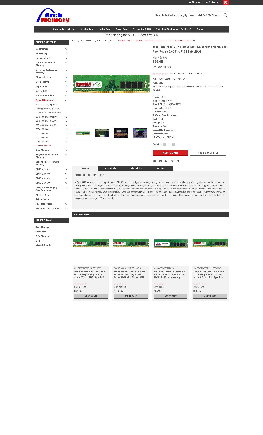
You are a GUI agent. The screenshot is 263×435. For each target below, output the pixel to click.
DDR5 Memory (43, 169)
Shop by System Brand (64, 29)
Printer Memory (43, 199)
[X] (172, 161)
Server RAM (121, 29)
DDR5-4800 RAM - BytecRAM (47, 121)
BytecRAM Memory (45, 100)
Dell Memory (42, 49)
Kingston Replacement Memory (47, 156)
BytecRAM (41, 231)
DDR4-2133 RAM (42, 141)
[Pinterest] (178, 161)
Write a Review (195, 73)
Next (147, 83)
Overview (85, 168)
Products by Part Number (48, 208)
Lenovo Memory (44, 58)
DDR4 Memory (43, 173)
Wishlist (196, 2)
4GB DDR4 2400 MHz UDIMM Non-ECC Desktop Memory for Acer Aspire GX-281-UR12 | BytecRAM (209, 274)
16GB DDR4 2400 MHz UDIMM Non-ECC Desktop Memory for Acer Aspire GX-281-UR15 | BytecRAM (130, 274)
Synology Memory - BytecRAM (47, 108)
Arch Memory (42, 227)
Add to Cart (91, 296)
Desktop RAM (86, 29)
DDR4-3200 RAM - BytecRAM (47, 125)
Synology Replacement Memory (47, 71)
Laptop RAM (104, 29)
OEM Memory (42, 150)
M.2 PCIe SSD (42, 194)
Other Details (110, 168)
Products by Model (43, 145)
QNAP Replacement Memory (45, 64)
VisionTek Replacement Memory (48, 113)
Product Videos (135, 168)
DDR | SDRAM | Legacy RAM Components (46, 189)
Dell (38, 240)
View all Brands (43, 245)
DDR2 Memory (43, 183)
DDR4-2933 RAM (42, 129)
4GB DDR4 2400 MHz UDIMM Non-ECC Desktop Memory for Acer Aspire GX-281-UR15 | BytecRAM (156, 41)
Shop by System (43, 77)
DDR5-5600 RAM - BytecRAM (47, 117)
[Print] (166, 161)
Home (74, 41)
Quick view (91, 263)
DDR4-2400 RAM (42, 137)
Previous (75, 83)
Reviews (160, 168)
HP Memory (41, 53)
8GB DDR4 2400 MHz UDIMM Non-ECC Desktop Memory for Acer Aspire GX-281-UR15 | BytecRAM (89, 274)
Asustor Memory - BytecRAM (47, 104)
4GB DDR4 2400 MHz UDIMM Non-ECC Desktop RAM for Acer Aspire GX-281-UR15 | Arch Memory (169, 274)
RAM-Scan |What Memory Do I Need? (173, 29)
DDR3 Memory (43, 178)
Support (201, 29)
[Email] (160, 161)
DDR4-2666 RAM (42, 133)
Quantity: (157, 144)
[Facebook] (154, 161)
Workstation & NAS (142, 29)
